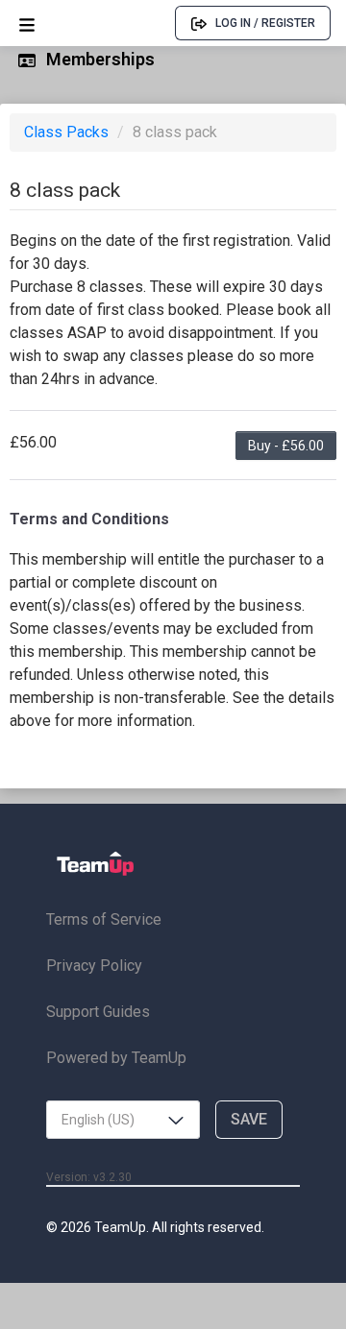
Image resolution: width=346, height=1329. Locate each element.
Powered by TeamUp (116, 1058)
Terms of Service (103, 919)
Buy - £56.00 (286, 445)
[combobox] (123, 1119)
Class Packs (68, 132)
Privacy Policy (94, 965)
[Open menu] (26, 23)
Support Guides (98, 1012)
